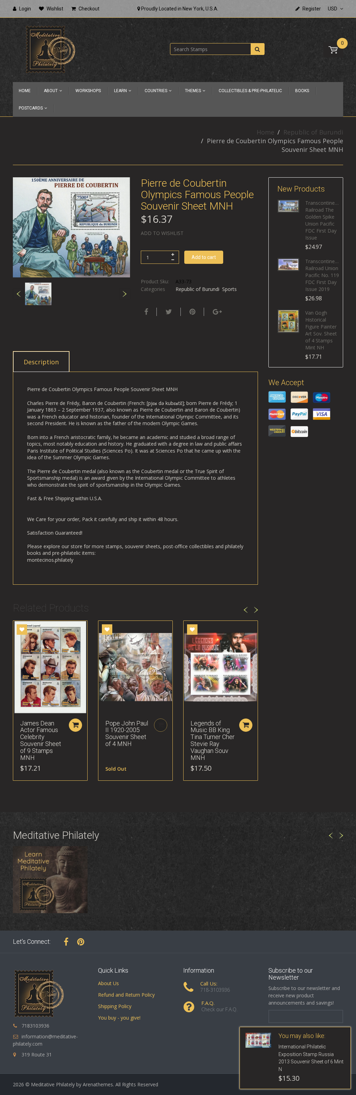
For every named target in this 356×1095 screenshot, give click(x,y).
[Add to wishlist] (22, 629)
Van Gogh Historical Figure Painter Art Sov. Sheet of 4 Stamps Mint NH (321, 330)
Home (265, 132)
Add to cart (204, 257)
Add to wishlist (162, 233)
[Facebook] (145, 312)
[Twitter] (168, 312)
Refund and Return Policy (126, 994)
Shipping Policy (114, 1006)
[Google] (216, 312)
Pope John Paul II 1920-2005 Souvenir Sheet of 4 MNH (126, 733)
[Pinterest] (81, 942)
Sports (229, 289)
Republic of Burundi (313, 132)
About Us (108, 983)
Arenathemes (98, 1084)
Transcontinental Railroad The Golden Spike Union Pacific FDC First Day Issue (322, 220)
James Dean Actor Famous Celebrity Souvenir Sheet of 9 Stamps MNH (40, 740)
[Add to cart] (75, 725)
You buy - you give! (119, 1017)
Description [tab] (41, 362)
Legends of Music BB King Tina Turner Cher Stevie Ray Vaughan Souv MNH (213, 740)
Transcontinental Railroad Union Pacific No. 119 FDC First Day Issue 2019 (322, 275)
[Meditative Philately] (50, 49)
